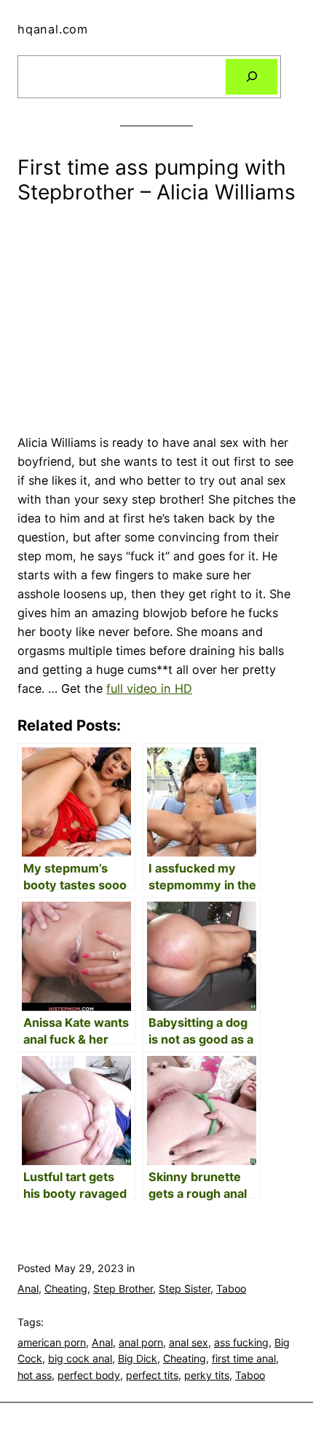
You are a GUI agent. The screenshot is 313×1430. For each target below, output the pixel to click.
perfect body (89, 1375)
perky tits (206, 1375)
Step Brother (123, 1288)
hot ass (34, 1375)
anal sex (188, 1342)
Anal (28, 1288)
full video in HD (149, 688)
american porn (51, 1342)
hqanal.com (52, 29)
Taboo (231, 1288)
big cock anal (80, 1358)
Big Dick (137, 1358)
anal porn (141, 1342)
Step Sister (184, 1288)
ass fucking (241, 1342)
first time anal (244, 1358)
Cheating (65, 1288)
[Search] (251, 77)
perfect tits (152, 1375)
